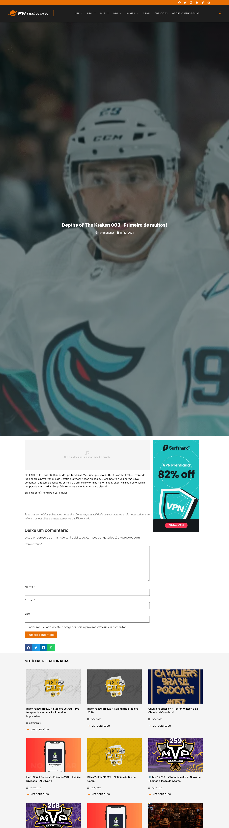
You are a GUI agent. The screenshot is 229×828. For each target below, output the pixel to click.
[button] (28, 647)
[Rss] (196, 2)
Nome (30, 587)
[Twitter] (185, 2)
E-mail (30, 600)
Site (27, 613)
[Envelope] (208, 2)
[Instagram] (191, 2)
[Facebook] (179, 2)
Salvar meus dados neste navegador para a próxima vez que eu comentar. (76, 627)
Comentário (33, 544)
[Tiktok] (202, 2)
